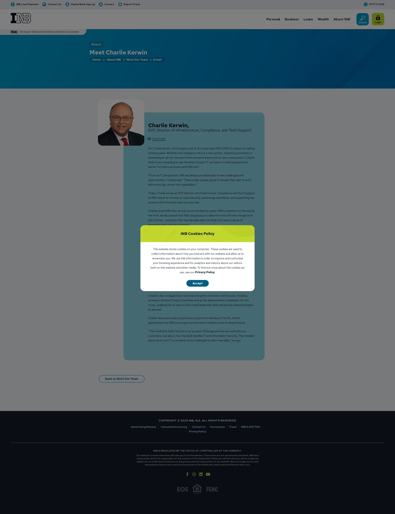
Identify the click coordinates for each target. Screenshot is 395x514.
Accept (198, 283)
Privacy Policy (205, 272)
